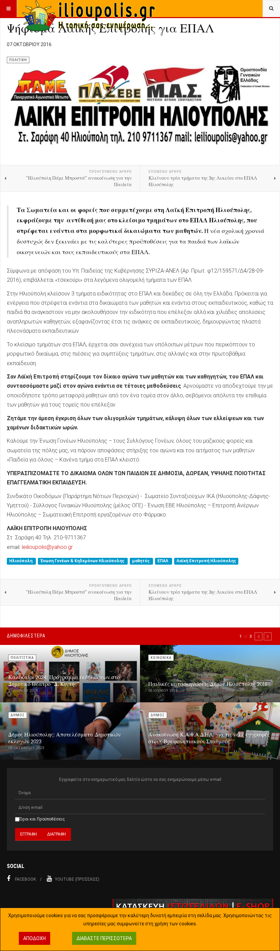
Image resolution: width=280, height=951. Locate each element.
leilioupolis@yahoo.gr (47, 547)
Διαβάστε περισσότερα (104, 938)
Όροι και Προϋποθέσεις (42, 819)
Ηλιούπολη (21, 561)
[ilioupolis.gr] (89, 8)
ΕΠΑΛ (163, 561)
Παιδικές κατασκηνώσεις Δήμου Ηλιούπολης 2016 (207, 684)
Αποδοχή (34, 938)
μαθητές (141, 561)
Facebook (25, 879)
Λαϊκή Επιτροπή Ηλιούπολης (206, 561)
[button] (258, 636)
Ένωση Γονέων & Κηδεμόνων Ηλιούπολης (83, 561)
